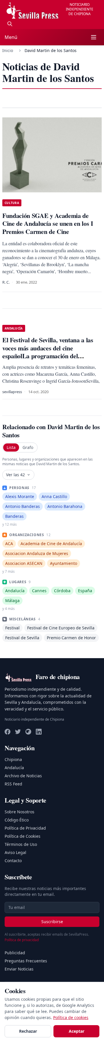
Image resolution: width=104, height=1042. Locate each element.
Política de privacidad (22, 939)
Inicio (7, 50)
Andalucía (14, 767)
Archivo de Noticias (23, 775)
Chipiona (13, 759)
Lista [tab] (11, 447)
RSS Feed (13, 784)
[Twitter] (18, 732)
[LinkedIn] (39, 732)
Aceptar (76, 1031)
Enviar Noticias (19, 969)
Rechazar (28, 1031)
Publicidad (15, 952)
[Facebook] (7, 732)
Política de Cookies (22, 836)
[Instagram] (28, 732)
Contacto (13, 860)
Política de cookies (70, 1017)
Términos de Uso (21, 844)
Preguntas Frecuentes (26, 961)
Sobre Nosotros (19, 811)
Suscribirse (52, 921)
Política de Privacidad (25, 828)
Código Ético (17, 820)
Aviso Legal (15, 852)
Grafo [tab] (28, 447)
